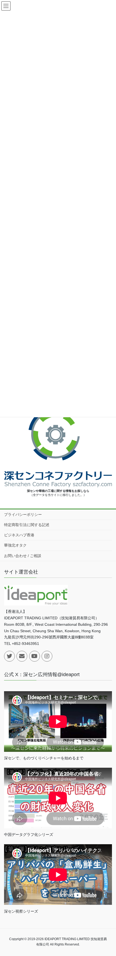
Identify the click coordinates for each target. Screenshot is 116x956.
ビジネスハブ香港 (19, 535)
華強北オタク (15, 545)
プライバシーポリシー (23, 514)
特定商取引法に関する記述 (26, 525)
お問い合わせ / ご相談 (22, 556)
